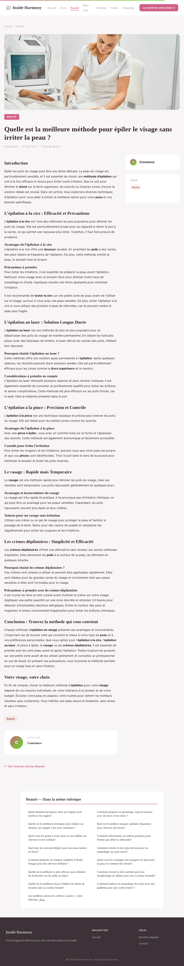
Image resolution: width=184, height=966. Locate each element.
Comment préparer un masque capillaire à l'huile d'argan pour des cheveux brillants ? (55, 861)
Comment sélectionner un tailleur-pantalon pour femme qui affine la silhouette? (124, 837)
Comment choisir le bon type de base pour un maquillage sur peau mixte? (122, 849)
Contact (143, 943)
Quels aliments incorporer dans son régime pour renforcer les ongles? (55, 813)
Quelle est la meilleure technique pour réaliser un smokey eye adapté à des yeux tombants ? (55, 825)
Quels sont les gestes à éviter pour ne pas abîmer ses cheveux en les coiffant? (57, 837)
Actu (63, 7)
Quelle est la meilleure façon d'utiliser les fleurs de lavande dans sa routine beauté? (56, 885)
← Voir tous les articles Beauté (24, 766)
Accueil (51, 7)
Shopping (128, 7)
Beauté (75, 7)
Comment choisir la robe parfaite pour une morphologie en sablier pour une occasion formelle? (126, 873)
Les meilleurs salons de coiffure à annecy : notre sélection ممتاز (55, 897)
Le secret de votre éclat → (159, 7)
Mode (114, 7)
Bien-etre (86, 8)
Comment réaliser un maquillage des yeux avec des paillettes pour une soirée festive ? (126, 885)
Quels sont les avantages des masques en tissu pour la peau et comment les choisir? (126, 861)
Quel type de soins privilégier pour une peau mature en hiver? (57, 849)
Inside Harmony (24, 7)
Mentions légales (148, 937)
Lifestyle (101, 7)
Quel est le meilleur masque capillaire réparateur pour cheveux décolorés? (124, 825)
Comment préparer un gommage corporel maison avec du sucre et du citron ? (124, 813)
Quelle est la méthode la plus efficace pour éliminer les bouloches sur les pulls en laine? (57, 873)
